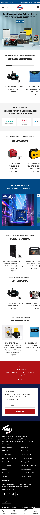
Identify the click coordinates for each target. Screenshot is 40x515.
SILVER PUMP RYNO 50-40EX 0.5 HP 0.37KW (13, 88)
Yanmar (4, 476)
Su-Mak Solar (6, 454)
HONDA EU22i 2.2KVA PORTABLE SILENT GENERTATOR (12, 166)
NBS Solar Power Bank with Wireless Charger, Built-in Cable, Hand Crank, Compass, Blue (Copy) (13, 264)
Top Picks (9, 63)
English (6, 502)
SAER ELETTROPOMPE (10, 458)
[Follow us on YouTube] (13, 494)
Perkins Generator (8, 473)
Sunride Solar (6, 465)
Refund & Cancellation (28, 473)
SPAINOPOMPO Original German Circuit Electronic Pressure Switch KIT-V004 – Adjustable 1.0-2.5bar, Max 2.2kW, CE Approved (12, 347)
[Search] (7, 7)
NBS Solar (5, 451)
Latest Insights (26, 454)
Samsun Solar (7, 462)
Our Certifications (27, 458)
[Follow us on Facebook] (4, 494)
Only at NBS (30, 63)
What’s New (19, 63)
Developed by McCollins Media (28, 508)
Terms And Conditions (28, 465)
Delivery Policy (26, 476)
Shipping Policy (26, 469)
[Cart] (37, 7)
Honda (4, 469)
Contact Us (25, 451)
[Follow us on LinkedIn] (17, 494)
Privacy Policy (26, 462)
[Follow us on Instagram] (9, 494)
